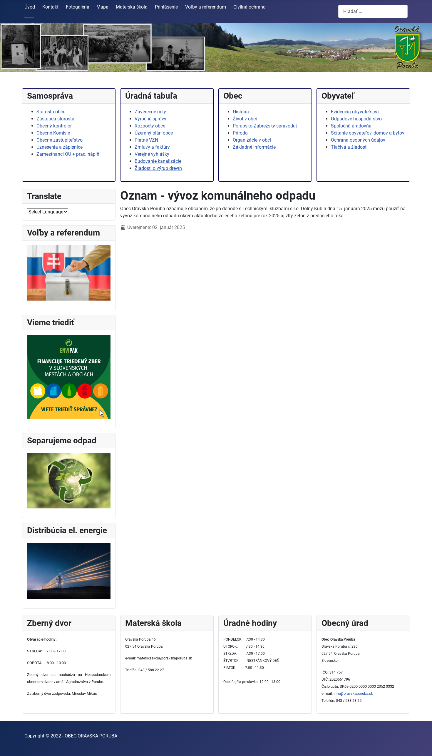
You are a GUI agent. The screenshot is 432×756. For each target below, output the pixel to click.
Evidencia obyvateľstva (355, 112)
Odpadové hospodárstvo (356, 119)
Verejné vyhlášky (152, 154)
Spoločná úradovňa (351, 126)
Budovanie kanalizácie (158, 161)
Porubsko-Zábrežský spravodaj (265, 126)
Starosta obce (50, 112)
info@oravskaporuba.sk (353, 693)
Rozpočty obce (150, 126)
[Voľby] (68, 272)
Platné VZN (146, 140)
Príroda (240, 133)
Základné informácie (254, 147)
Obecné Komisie (53, 133)
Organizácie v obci (252, 140)
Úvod (29, 7)
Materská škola (132, 7)
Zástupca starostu (55, 119)
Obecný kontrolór (54, 126)
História (241, 112)
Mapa (102, 7)
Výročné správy (150, 119)
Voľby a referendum (205, 7)
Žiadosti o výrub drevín (158, 168)
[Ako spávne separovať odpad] (68, 480)
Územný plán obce (154, 133)
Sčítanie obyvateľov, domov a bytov (367, 133)
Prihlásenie (166, 7)
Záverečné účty (150, 112)
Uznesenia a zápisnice (59, 147)
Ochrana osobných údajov (358, 140)
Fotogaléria (77, 7)
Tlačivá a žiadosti (349, 147)
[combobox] (373, 11)
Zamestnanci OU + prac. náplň (67, 154)
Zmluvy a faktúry (152, 147)
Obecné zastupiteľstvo (59, 140)
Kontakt (50, 7)
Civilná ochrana (249, 7)
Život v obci (245, 119)
